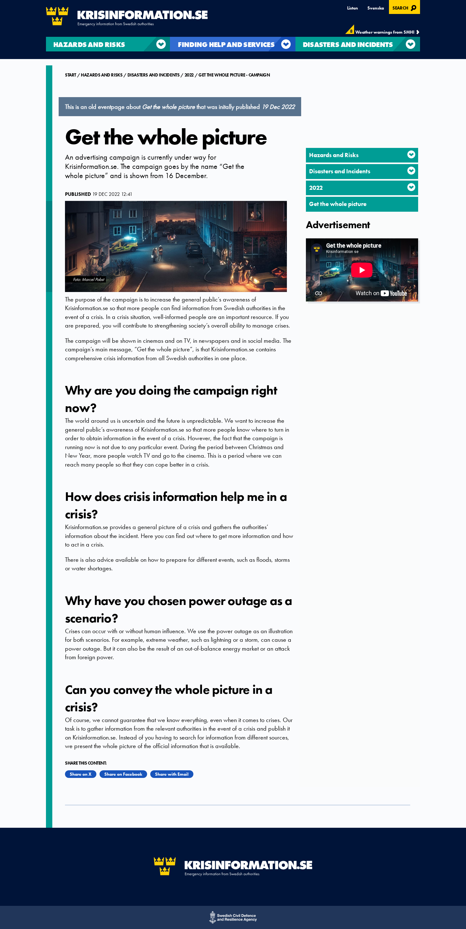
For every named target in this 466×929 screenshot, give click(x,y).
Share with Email (172, 774)
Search (405, 7)
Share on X (81, 774)
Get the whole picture (337, 204)
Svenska (375, 8)
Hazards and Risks (101, 75)
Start (71, 75)
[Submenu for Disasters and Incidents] (411, 171)
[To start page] (127, 16)
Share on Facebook (123, 774)
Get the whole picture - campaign (234, 75)
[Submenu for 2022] (411, 187)
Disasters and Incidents (153, 75)
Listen (352, 8)
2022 (189, 75)
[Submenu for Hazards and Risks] (411, 154)
